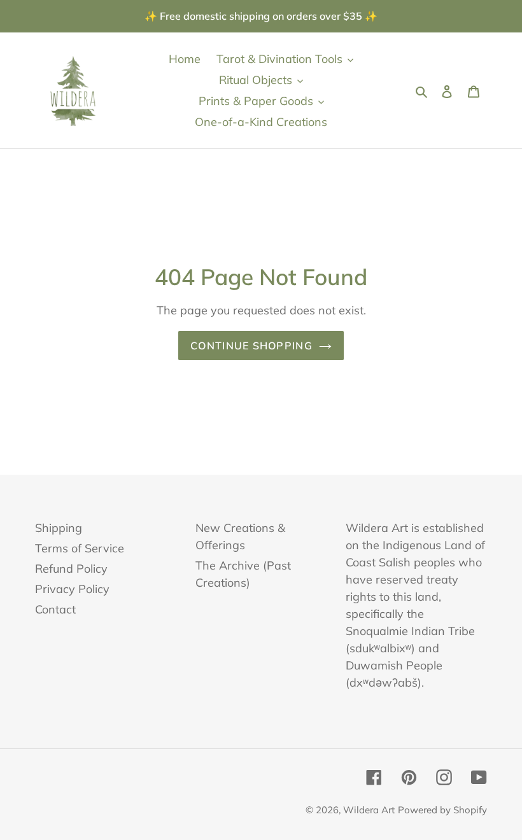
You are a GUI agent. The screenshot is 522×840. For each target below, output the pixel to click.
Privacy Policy (72, 589)
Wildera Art (369, 810)
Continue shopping (251, 345)
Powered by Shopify (442, 810)
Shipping (58, 528)
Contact (55, 609)
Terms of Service (79, 548)
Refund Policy (71, 568)
